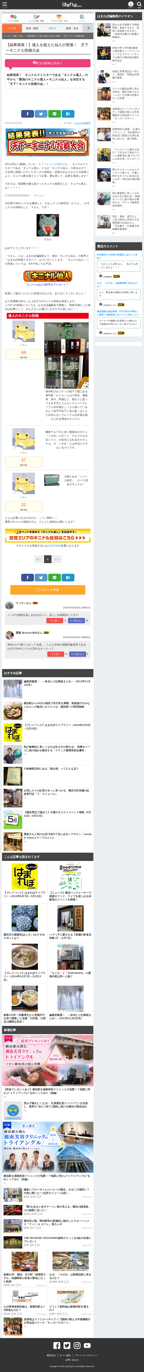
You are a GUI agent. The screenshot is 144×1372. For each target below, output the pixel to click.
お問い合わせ (72, 1360)
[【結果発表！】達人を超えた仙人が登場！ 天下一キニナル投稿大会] (68, 114)
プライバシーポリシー (86, 1355)
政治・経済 (32, 28)
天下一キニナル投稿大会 (52, 164)
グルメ (52, 28)
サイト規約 (65, 1355)
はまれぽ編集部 (83, 123)
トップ (12, 28)
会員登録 (53, 545)
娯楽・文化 (72, 28)
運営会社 (51, 1355)
